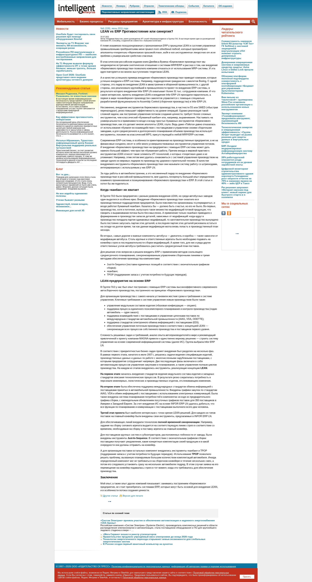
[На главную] (76, 13)
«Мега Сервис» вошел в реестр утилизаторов (129, 534)
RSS (164, 12)
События (193, 6)
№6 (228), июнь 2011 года (114, 28)
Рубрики (134, 6)
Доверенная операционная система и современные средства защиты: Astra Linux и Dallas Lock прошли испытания (237, 67)
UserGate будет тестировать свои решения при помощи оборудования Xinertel (75, 36)
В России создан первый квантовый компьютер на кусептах (138, 544)
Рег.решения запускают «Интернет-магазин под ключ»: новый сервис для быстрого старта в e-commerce (236, 192)
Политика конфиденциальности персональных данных (140, 566)
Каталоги (208, 6)
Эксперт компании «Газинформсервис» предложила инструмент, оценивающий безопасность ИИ (235, 118)
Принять (247, 576)
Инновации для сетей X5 (70, 210)
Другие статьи (110, 496)
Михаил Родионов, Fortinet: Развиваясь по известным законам (76, 94)
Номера (120, 6)
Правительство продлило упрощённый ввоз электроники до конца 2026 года (148, 537)
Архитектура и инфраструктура (163, 21)
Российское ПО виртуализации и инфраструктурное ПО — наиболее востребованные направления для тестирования (76, 56)
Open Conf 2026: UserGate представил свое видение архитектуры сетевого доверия (74, 77)
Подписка (180, 12)
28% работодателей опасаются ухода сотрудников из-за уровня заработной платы (236, 161)
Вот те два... (63, 174)
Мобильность (66, 21)
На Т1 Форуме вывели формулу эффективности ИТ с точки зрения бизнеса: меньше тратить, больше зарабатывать (76, 67)
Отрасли (149, 6)
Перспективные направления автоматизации (128, 12)
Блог (59, 169)
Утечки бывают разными (70, 200)
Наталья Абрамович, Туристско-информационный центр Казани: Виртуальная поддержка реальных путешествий (76, 144)
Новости (107, 6)
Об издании (225, 6)
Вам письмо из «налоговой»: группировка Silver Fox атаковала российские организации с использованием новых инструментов (237, 103)
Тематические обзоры (171, 6)
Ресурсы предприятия (122, 21)
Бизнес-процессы (91, 21)
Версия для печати (133, 496)
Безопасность (198, 21)
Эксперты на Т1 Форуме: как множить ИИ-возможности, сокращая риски (72, 45)
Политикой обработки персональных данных (144, 577)
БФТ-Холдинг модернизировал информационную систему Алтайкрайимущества (236, 150)
